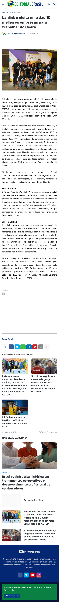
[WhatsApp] (23, 346)
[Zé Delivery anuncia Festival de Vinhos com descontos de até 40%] (15, 407)
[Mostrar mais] (46, 346)
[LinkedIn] (29, 346)
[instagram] (38, 575)
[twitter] (26, 575)
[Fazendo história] (11, 500)
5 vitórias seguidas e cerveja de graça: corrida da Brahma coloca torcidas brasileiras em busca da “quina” (43, 384)
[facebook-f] (20, 575)
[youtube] (32, 575)
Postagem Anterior (11, 432)
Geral (17, 12)
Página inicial (7, 12)
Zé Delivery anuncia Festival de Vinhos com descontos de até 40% (14, 422)
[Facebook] (11, 346)
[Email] (40, 346)
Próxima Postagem (47, 432)
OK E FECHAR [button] (12, 596)
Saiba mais (9, 590)
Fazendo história (33, 500)
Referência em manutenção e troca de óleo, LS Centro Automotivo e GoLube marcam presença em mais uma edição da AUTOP (14, 385)
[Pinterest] (34, 346)
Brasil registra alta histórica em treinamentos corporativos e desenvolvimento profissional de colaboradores (26, 482)
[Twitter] (17, 346)
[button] (3, 4)
